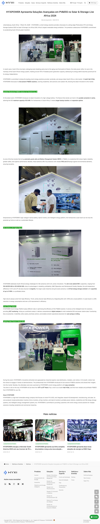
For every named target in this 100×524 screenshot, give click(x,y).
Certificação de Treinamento (63, 486)
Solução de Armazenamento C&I (52, 496)
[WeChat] (96, 497)
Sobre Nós (62, 3)
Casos (33, 3)
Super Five (86, 481)
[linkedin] (96, 492)
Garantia (61, 490)
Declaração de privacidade (87, 521)
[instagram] (96, 506)
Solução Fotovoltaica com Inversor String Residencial (52, 476)
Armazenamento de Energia (39, 478)
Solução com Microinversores (51, 487)
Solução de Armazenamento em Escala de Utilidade (52, 506)
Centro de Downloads (64, 477)
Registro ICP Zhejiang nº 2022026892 (43, 520)
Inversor (36, 475)
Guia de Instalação (63, 480)
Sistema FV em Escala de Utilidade (52, 501)
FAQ (60, 482)
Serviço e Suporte (41, 3)
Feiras (72, 480)
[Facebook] (96, 501)
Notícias (73, 477)
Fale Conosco (87, 478)
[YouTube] (96, 511)
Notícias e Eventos (52, 3)
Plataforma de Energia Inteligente (40, 485)
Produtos (21, 3)
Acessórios (37, 482)
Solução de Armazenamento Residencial (51, 482)
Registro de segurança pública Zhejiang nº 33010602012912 (19, 522)
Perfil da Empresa (88, 475)
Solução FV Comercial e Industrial (52, 492)
